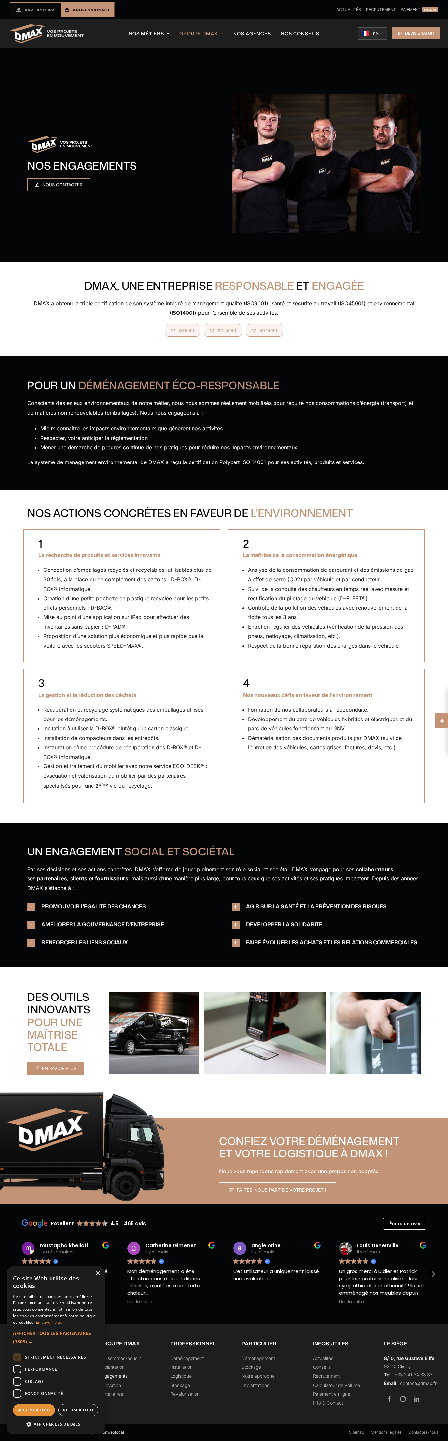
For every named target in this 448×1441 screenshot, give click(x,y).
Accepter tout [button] (34, 1410)
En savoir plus (49, 1322)
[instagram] (403, 1399)
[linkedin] (417, 1399)
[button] (121, 906)
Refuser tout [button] (78, 1410)
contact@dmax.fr (418, 1383)
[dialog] (56, 1350)
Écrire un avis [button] (404, 1223)
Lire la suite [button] (115, 1302)
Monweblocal (111, 1432)
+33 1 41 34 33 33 (413, 1374)
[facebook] (389, 1399)
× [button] (97, 1273)
